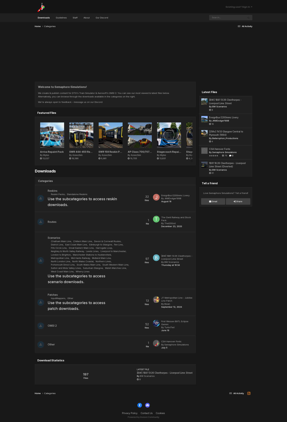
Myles (46, 155)
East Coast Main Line (76, 244)
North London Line (60, 261)
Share (239, 201)
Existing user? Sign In (238, 6)
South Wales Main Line (88, 264)
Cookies (160, 413)
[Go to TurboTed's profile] (156, 323)
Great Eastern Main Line (81, 248)
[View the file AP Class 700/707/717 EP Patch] (140, 135)
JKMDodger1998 (172, 198)
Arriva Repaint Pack (52, 151)
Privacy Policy (130, 413)
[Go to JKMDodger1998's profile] (156, 197)
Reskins (52, 190)
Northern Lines (103, 261)
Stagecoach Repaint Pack (172, 151)
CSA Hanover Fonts (171, 341)
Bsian (167, 304)
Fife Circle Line (59, 248)
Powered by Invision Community (143, 417)
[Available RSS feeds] (248, 393)
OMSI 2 (52, 325)
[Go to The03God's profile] (156, 219)
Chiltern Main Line (82, 241)
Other (70, 298)
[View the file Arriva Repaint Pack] (52, 135)
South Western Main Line (115, 264)
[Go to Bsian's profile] (156, 299)
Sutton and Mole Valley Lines (66, 268)
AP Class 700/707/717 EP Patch (147, 151)
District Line (57, 244)
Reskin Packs (58, 194)
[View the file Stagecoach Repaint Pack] (169, 135)
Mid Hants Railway (80, 258)
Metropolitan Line (60, 258)
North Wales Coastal (83, 261)
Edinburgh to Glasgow (100, 244)
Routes (52, 221)
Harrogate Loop (104, 248)
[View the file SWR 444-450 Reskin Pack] (81, 135)
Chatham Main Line (61, 241)
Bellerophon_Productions (225, 138)
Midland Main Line (101, 258)
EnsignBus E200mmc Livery (175, 195)
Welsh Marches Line (115, 268)
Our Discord (102, 17)
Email (214, 201)
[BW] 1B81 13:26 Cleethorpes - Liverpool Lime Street (164, 372)
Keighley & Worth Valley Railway (67, 251)
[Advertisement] (143, 56)
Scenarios (54, 237)
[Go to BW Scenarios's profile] (156, 257)
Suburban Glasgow (93, 268)
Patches (53, 294)
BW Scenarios (171, 262)
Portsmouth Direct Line (63, 264)
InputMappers (58, 298)
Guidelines (61, 17)
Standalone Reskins (77, 194)
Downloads (44, 17)
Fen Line (118, 244)
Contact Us (147, 413)
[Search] (248, 17)
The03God (170, 223)
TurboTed (169, 327)
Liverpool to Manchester (113, 251)
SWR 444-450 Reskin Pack (85, 151)
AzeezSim (77, 155)
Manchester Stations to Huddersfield (92, 254)
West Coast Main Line (62, 271)
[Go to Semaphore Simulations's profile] (156, 343)
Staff (75, 17)
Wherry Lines (83, 271)
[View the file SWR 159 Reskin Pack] (110, 135)
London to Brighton (61, 254)
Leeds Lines (92, 251)
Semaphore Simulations (176, 344)
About (87, 17)
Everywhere (234, 17)
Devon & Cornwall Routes (107, 241)
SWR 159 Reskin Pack (111, 151)
